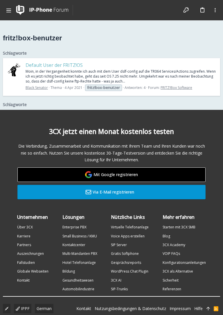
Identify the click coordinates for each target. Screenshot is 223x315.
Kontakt (23, 280)
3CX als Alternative (178, 271)
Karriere (23, 236)
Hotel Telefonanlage (79, 262)
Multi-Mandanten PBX (79, 253)
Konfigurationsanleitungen (184, 262)
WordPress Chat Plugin (129, 271)
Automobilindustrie (78, 289)
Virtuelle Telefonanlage (130, 227)
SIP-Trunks (119, 289)
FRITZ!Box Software (176, 87)
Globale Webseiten (32, 271)
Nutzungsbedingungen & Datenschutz (130, 308)
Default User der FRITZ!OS (54, 65)
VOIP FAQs (171, 253)
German (44, 308)
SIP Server (119, 244)
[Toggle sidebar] (215, 10)
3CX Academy (174, 244)
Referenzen (172, 289)
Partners (24, 244)
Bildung (68, 271)
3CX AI (116, 280)
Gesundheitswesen (77, 280)
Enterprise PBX (74, 227)
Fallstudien (26, 262)
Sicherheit (171, 280)
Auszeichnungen (30, 253)
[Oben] (208, 308)
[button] (9, 10)
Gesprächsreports (126, 262)
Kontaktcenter (73, 244)
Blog (166, 236)
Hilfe (198, 308)
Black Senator (37, 87)
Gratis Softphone (125, 253)
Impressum (180, 308)
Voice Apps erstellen (128, 236)
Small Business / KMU (79, 236)
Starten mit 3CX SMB (179, 227)
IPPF (25, 308)
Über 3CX (25, 227)
